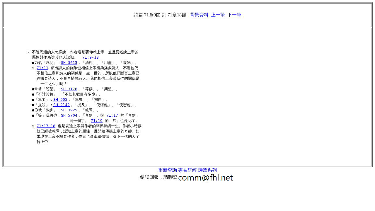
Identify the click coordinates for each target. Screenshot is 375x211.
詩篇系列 (207, 170)
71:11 (42, 68)
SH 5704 (69, 115)
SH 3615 (69, 62)
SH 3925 (69, 110)
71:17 (112, 115)
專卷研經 (187, 170)
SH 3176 (69, 89)
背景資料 (199, 14)
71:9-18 (90, 57)
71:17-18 (46, 126)
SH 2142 (61, 105)
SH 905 (60, 99)
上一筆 (218, 14)
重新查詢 (167, 170)
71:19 (97, 120)
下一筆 (234, 14)
